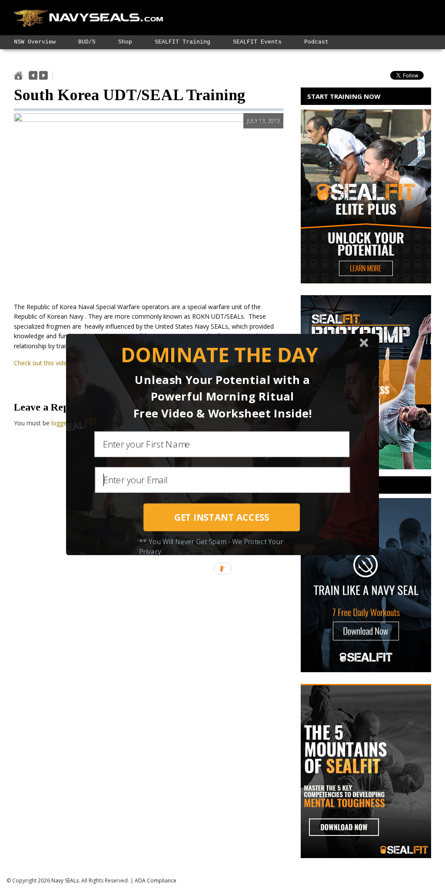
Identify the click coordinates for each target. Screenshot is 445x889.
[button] (219, 355)
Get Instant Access (221, 517)
